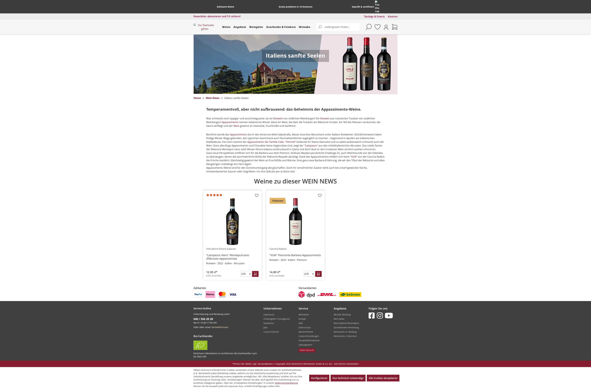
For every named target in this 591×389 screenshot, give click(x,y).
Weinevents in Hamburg (345, 331)
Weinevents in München (345, 336)
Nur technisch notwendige (348, 378)
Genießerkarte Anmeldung (346, 327)
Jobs (265, 327)
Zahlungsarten (305, 344)
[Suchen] (320, 27)
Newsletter (268, 323)
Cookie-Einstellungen (309, 336)
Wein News (339, 318)
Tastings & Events (374, 16)
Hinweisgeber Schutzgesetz (276, 318)
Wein (236, 126)
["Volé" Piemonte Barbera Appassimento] (295, 221)
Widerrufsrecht (307, 350)
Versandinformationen (309, 340)
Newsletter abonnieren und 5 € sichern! (217, 16)
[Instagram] (380, 315)
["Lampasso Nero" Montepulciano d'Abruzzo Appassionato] (232, 221)
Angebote (239, 27)
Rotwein (278, 118)
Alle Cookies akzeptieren (383, 378)
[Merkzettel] (377, 27)
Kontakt (302, 318)
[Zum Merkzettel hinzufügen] (257, 196)
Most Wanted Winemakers (346, 323)
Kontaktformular (219, 327)
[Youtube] (388, 315)
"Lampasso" (311, 145)
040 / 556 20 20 (203, 319)
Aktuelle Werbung (342, 314)
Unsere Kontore (271, 331)
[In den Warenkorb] (255, 274)
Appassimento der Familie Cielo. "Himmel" (271, 142)
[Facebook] (372, 315)
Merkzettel (304, 314)
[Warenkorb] (394, 27)
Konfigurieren (319, 378)
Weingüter (256, 27)
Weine (226, 27)
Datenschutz (305, 327)
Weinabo (304, 27)
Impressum (268, 314)
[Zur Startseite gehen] (204, 27)
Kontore (393, 16)
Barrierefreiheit (306, 331)
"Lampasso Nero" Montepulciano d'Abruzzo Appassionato (227, 256)
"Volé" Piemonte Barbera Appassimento (295, 255)
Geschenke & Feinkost (281, 27)
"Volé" (353, 156)
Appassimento (230, 122)
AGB (301, 323)
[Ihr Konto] (386, 27)
